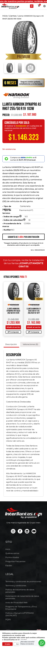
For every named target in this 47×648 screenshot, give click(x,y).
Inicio (5, 16)
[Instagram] (13, 531)
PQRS (8, 619)
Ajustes (18, 644)
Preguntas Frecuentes (15, 561)
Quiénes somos (12, 553)
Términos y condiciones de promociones (23, 581)
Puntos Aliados (12, 557)
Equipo (8, 565)
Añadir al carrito (13, 327)
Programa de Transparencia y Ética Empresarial (21, 607)
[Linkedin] (27, 531)
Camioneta (25, 206)
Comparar (14, 332)
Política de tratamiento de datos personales (19, 590)
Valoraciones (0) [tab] (30, 344)
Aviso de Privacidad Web (16, 602)
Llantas (12, 16)
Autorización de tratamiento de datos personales (22, 597)
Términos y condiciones (15, 585)
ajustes (24, 640)
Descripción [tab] (11, 344)
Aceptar (7, 644)
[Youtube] (34, 531)
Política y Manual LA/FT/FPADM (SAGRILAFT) (19, 614)
